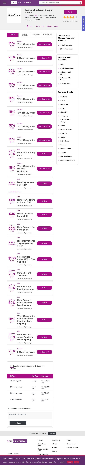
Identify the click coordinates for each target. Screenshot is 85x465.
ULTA (62, 108)
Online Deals (36, 35)
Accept (70, 462)
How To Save (83, 23)
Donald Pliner (65, 84)
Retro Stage (64, 141)
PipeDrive (63, 112)
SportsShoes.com (66, 68)
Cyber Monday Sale (43, 450)
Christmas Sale (43, 454)
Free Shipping (47, 35)
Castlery (63, 97)
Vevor (62, 125)
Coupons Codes (24, 35)
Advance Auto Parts (67, 160)
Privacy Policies (72, 448)
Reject (76, 462)
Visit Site (70, 12)
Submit (18, 423)
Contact (55, 448)
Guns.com (64, 116)
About (54, 444)
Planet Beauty (65, 149)
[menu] (5, 3)
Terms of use (71, 444)
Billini (62, 64)
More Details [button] (14, 192)
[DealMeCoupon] (28, 26)
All (13, 34)
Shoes (38, 26)
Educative (64, 104)
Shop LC (63, 133)
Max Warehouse (66, 156)
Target (62, 137)
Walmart (63, 145)
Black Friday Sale (42, 444)
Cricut (62, 100)
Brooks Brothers (66, 129)
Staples (63, 152)
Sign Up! (51, 433)
